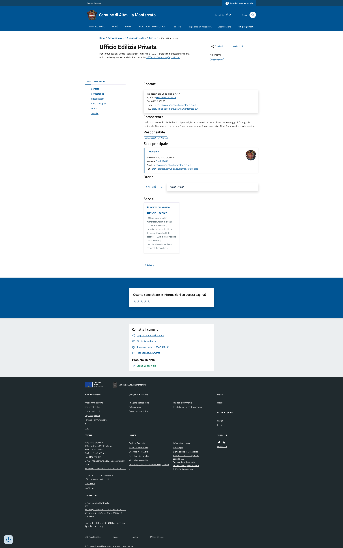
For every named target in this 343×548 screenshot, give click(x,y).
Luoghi (220, 420)
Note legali (178, 447)
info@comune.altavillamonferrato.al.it (172, 165)
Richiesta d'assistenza (183, 468)
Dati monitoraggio (92, 536)
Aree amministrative (94, 402)
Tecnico (152, 38)
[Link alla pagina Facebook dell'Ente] (219, 442)
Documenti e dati (92, 407)
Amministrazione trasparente (186, 455)
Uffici (87, 428)
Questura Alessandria (138, 451)
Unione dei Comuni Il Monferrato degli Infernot (149, 466)
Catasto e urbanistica (138, 411)
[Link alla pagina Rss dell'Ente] (223, 442)
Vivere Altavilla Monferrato (151, 26)
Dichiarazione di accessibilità (185, 451)
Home (102, 38)
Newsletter (222, 446)
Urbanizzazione (224, 26)
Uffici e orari (90, 483)
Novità (115, 26)
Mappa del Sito (156, 536)
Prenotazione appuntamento (186, 465)
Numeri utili (90, 487)
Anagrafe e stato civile (139, 402)
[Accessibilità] (8, 539)
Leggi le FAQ (178, 458)
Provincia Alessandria (138, 447)
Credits (134, 536)
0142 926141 (163, 161)
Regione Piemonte (94, 3)
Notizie (220, 402)
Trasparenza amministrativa (200, 26)
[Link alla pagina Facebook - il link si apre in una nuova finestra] (226, 15)
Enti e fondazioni (92, 411)
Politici (87, 424)
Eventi (220, 425)
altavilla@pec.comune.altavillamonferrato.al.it (175, 109)
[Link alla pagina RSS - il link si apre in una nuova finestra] (230, 15)
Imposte (177, 26)
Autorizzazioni (135, 407)
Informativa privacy (181, 443)
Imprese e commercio (182, 402)
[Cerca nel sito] (251, 15)
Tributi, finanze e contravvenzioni (187, 407)
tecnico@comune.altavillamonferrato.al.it (175, 105)
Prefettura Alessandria (139, 456)
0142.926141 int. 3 (166, 97)
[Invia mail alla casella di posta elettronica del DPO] (100, 503)
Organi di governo (92, 415)
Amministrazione (96, 26)
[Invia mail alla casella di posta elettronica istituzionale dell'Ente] (108, 461)
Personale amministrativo (96, 419)
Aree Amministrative (136, 38)
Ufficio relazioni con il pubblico (98, 479)
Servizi (128, 26)
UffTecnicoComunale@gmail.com (163, 57)
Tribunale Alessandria (138, 460)
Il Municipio (153, 151)
